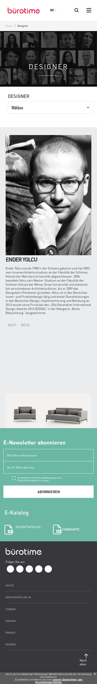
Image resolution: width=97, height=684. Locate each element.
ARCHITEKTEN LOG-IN (18, 597)
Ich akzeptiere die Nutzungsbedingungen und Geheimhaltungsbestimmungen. (39, 478)
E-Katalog (23, 519)
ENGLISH (11, 620)
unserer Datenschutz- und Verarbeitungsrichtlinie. (58, 681)
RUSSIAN (11, 644)
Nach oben (83, 662)
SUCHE (10, 585)
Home (9, 25)
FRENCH (10, 632)
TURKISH (11, 609)
